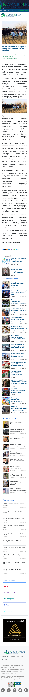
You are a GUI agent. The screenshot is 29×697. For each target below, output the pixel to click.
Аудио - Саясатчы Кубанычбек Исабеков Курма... (13, 526)
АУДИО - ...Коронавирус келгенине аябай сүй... (14, 562)
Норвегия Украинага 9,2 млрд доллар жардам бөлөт (19, 292)
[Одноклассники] (7, 249)
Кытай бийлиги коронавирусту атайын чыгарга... (16, 483)
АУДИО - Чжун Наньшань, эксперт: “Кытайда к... (12, 570)
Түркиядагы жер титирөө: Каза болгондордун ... (17, 430)
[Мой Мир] (9, 249)
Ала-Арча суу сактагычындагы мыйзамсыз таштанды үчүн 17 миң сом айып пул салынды (18, 337)
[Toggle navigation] (26, 15)
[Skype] (16, 249)
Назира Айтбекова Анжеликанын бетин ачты (17, 467)
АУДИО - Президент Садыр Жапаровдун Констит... (13, 533)
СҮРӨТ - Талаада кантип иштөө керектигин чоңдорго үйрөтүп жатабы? (14, 48)
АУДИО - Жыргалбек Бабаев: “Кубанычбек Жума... (14, 548)
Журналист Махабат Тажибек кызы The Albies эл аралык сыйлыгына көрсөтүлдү (19, 381)
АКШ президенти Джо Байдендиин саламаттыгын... (18, 423)
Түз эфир (4, 659)
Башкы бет (5, 656)
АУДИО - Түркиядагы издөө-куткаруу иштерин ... (12, 511)
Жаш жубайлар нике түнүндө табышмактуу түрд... (18, 437)
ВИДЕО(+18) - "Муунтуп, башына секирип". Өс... (16, 474)
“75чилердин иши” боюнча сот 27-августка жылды (18, 310)
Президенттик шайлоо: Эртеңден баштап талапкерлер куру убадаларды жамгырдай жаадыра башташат (18, 259)
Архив (13, 656)
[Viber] (11, 249)
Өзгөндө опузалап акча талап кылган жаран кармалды (18, 283)
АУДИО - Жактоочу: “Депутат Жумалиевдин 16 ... (14, 555)
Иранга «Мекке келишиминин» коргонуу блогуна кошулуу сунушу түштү (18, 372)
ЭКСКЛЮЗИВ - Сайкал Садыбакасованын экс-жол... (17, 459)
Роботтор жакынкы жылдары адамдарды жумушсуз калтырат (18, 346)
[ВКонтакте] (3, 249)
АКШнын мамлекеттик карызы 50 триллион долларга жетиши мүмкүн (18, 363)
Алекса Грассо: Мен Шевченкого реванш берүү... (18, 445)
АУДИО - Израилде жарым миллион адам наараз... (14, 504)
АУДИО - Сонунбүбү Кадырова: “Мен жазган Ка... (18, 489)
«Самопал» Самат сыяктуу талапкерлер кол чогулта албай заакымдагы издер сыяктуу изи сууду (18, 270)
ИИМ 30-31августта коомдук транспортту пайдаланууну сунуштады (18, 390)
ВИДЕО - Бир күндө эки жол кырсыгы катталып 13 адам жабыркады (19, 408)
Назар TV (20, 656)
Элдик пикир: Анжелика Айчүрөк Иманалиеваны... (17, 452)
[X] (5, 249)
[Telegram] (18, 249)
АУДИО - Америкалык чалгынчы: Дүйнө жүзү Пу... (13, 519)
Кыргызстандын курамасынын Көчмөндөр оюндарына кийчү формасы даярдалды (19, 301)
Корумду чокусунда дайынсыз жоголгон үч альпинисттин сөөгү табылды (18, 355)
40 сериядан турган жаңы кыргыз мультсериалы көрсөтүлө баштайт (17, 399)
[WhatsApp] (14, 249)
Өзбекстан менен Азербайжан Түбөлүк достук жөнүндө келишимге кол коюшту (19, 319)
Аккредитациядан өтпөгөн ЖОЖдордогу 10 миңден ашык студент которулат (19, 328)
